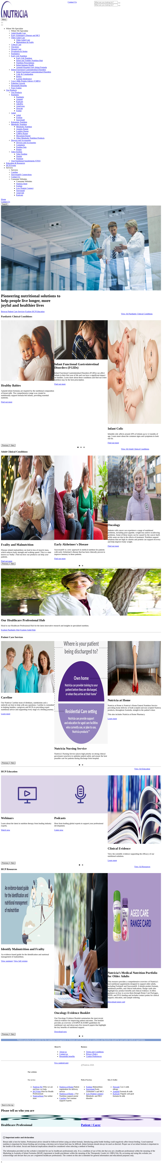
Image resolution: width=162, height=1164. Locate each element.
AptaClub (20, 193)
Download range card (116, 1002)
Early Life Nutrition (19, 56)
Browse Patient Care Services (13, 311)
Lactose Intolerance (24, 79)
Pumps (19, 149)
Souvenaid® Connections (21, 174)
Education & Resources (15, 163)
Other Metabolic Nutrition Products (30, 138)
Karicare (19, 101)
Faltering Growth (18, 83)
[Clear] (119, 5)
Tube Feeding (16, 152)
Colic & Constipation (24, 74)
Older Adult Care (18, 38)
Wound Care (16, 49)
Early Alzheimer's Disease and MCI (25, 35)
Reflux (19, 76)
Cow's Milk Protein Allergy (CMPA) (26, 81)
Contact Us (15, 177)
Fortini (19, 111)
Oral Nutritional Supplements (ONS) (25, 161)
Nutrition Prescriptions (25, 63)
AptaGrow (20, 106)
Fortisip (19, 117)
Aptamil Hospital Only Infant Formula (31, 67)
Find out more (6, 402)
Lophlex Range (22, 131)
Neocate (19, 108)
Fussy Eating (16, 88)
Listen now (58, 830)
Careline (14, 172)
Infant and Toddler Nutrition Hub (29, 60)
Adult (13, 113)
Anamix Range (22, 129)
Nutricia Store (21, 184)
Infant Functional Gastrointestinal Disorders (28, 70)
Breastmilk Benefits (19, 86)
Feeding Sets (21, 147)
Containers (20, 145)
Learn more (5, 714)
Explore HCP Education (35, 311)
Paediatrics (15, 54)
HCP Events (11, 165)
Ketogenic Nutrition (19, 122)
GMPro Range (22, 133)
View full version (20, 961)
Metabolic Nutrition (19, 124)
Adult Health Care (18, 33)
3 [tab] (84, 447)
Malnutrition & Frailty (25, 42)
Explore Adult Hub (28, 630)
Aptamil (19, 99)
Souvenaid (20, 120)
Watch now (5, 830)
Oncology (15, 47)
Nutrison (19, 159)
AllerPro (19, 104)
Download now (60, 1032)
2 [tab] (81, 447)
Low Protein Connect (24, 188)
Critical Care (16, 44)
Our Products (11, 90)
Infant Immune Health (25, 65)
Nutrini (19, 156)
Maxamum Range (23, 136)
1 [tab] (78, 447)
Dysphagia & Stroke (19, 51)
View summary (7, 961)
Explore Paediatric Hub (10, 630)
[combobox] (106, 2)
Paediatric (15, 95)
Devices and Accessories (21, 140)
